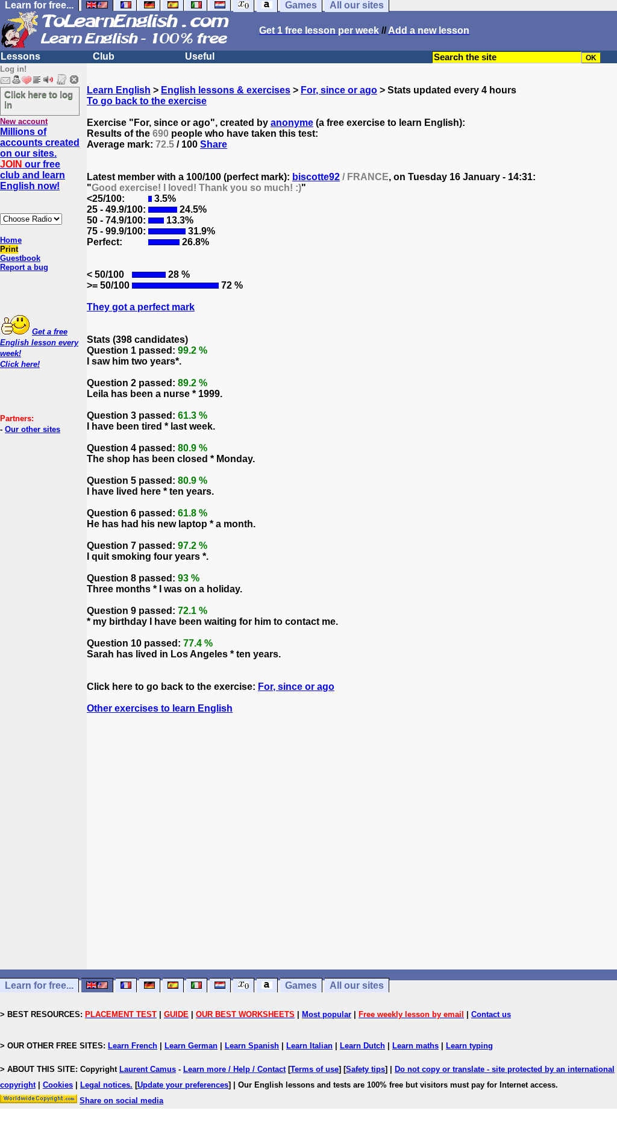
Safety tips (365, 1069)
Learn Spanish (252, 1045)
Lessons (20, 56)
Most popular (326, 1014)
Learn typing (469, 1045)
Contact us (491, 1014)
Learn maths (415, 1045)
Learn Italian (309, 1045)
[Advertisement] (352, 852)
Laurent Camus (147, 1069)
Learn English (119, 90)
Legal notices (105, 1084)
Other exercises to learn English (160, 708)
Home (11, 240)
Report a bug (24, 267)
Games (301, 985)
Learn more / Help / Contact (234, 1069)
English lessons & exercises (225, 90)
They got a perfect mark (141, 307)
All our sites (357, 985)
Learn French (132, 1045)
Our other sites (32, 429)
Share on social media (121, 1100)
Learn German (191, 1045)
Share (213, 144)
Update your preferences (182, 1084)
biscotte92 (316, 177)
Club (103, 56)
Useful (200, 56)
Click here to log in (38, 99)
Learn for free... (39, 985)
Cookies (58, 1084)
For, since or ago (339, 90)
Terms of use (314, 1069)
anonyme (292, 122)
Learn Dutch (362, 1045)
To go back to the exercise (147, 101)
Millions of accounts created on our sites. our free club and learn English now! (40, 159)
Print (9, 249)
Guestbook (20, 258)
